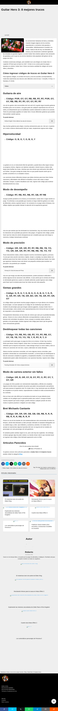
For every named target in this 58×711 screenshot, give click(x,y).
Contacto (4, 700)
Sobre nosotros (5, 702)
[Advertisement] (29, 22)
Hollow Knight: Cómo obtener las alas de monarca (14, 468)
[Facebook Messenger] (7, 464)
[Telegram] (19, 464)
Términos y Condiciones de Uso (9, 691)
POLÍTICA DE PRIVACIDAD (8, 689)
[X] (11, 464)
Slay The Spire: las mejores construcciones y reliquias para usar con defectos (44, 468)
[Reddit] (28, 464)
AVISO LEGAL (5, 686)
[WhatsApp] (15, 464)
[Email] (24, 464)
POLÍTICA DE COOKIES (7, 687)
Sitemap (3, 698)
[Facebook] (3, 464)
